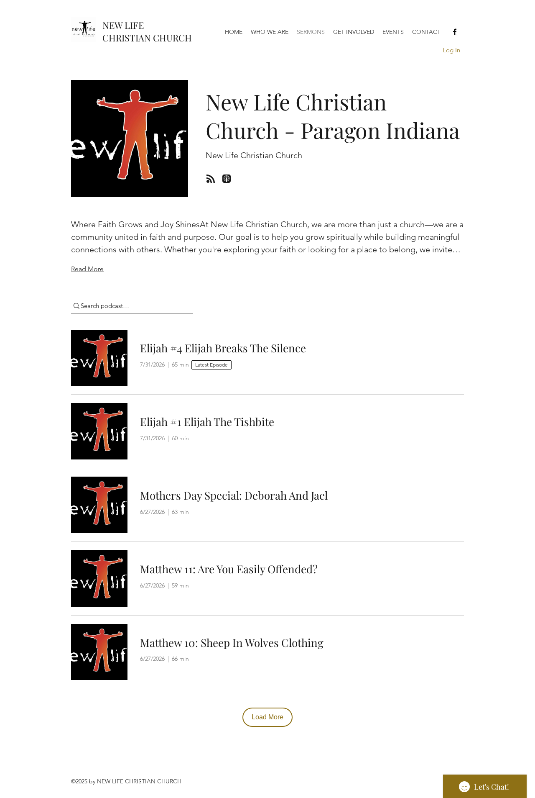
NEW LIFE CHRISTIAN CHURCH (147, 31)
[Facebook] (455, 32)
